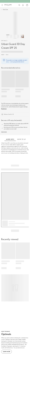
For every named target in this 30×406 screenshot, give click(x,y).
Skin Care (5, 9)
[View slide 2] (11, 36)
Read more (4, 108)
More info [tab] (10, 139)
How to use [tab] (22, 139)
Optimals (4, 40)
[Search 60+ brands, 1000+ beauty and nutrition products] (19, 5)
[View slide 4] (18, 36)
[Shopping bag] (27, 5)
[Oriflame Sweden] (8, 5)
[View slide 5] (22, 36)
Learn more (4, 132)
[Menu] (2, 5)
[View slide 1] (7, 36)
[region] (15, 25)
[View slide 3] (15, 36)
